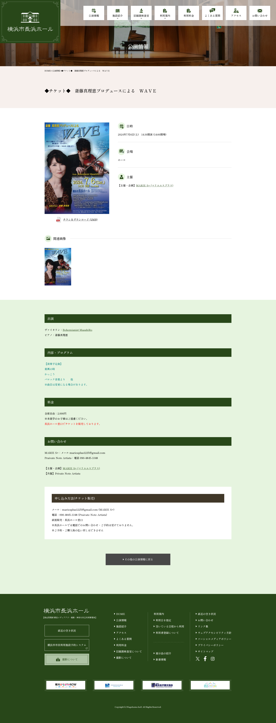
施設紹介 (121, 626)
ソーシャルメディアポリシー (214, 639)
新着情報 (161, 659)
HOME (48, 71)
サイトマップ (205, 651)
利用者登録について (167, 633)
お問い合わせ (205, 620)
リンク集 (203, 626)
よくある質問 (124, 639)
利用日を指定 (163, 620)
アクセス (121, 633)
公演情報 (56, 71)
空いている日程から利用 (170, 626)
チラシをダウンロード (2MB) (80, 219)
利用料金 (121, 645)
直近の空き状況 (67, 630)
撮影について (124, 657)
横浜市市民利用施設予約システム (66, 645)
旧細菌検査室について (129, 651)
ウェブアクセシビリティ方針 (214, 633)
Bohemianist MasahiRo (77, 330)
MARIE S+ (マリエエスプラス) (154, 185)
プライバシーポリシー (211, 645)
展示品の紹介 (163, 653)
